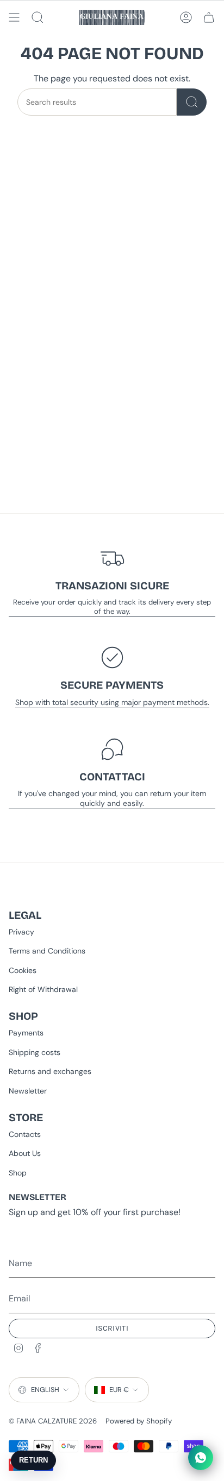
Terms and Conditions (47, 951)
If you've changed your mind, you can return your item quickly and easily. (112, 798)
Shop (18, 1173)
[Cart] (208, 17)
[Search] (192, 102)
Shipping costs (34, 1052)
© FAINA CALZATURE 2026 (53, 1421)
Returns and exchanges (50, 1071)
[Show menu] (14, 17)
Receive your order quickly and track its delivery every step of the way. (112, 607)
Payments (26, 1033)
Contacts (25, 1134)
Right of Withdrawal (43, 989)
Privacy (21, 932)
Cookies (22, 970)
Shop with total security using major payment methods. (112, 702)
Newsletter (28, 1091)
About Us (25, 1153)
